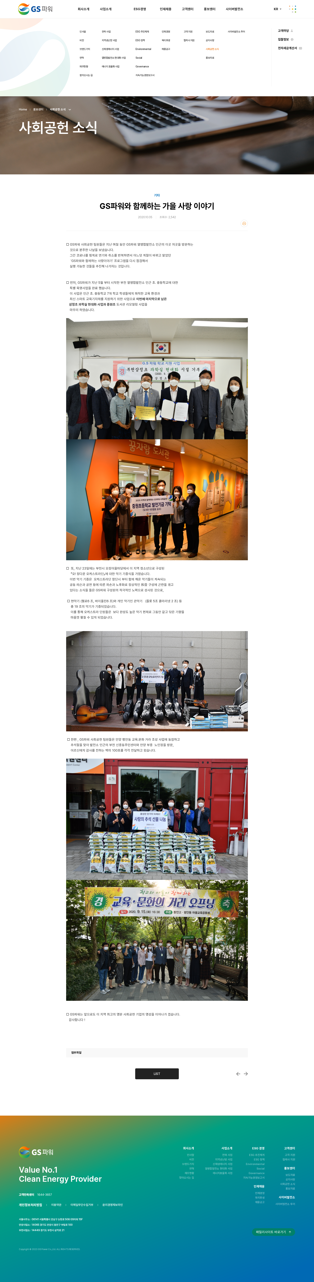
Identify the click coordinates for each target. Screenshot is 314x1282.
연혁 (82, 57)
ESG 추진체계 (142, 31)
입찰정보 (283, 39)
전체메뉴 (292, 9)
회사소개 (83, 9)
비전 (82, 40)
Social (139, 57)
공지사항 (210, 40)
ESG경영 (140, 9)
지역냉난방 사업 (109, 40)
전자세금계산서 (287, 48)
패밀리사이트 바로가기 (271, 1232)
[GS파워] (35, 9)
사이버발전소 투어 (236, 31)
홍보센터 (210, 9)
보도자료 (210, 31)
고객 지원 (188, 31)
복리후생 (166, 40)
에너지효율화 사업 (222, 1173)
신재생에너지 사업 (110, 49)
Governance (142, 66)
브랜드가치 (85, 49)
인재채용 (166, 9)
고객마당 (283, 31)
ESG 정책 (140, 40)
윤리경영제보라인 (112, 1205)
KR (276, 9)
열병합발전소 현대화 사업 (114, 57)
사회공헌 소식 (212, 49)
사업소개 (106, 9)
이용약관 (56, 1205)
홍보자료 (210, 57)
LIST (157, 1074)
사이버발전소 (234, 9)
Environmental (143, 49)
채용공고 (166, 49)
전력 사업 (106, 31)
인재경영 (166, 31)
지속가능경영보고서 (145, 75)
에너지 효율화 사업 (110, 66)
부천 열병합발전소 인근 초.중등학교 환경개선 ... (246, 1073)
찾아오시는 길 (86, 75)
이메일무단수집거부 (82, 1205)
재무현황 (84, 66)
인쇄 (244, 223)
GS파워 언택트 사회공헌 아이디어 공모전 (238, 1073)
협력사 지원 (189, 40)
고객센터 (188, 9)
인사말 (83, 31)
